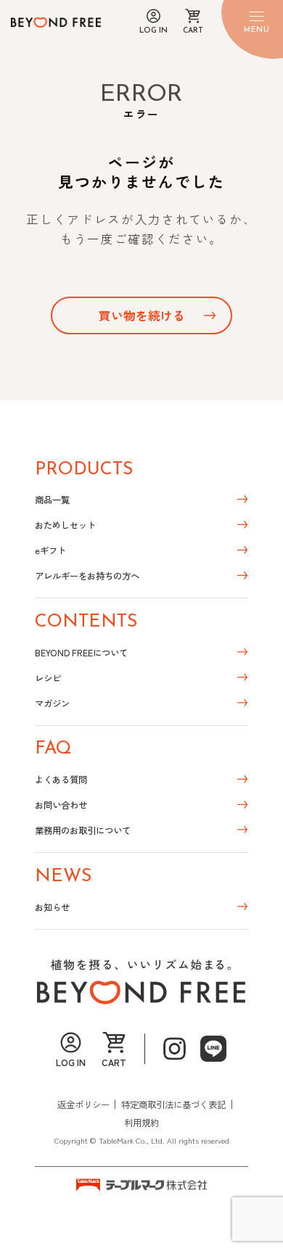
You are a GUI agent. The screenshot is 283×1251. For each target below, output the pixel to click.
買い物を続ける (142, 315)
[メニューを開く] (256, 22)
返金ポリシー (83, 1104)
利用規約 (141, 1122)
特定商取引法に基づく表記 (173, 1104)
